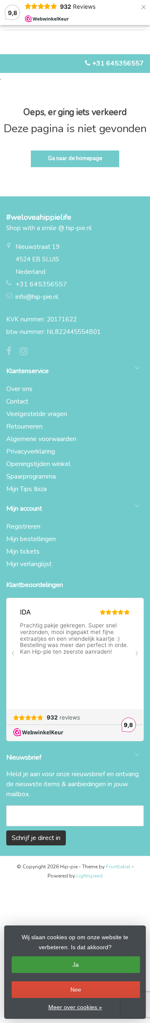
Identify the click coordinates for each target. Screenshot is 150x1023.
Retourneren (24, 426)
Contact (17, 401)
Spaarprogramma (31, 476)
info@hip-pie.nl (36, 296)
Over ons (19, 389)
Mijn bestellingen (31, 539)
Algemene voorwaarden (41, 439)
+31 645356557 (118, 63)
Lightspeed (89, 876)
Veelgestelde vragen (36, 414)
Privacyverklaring (30, 451)
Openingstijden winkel (38, 464)
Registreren (23, 526)
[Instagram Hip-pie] (27, 352)
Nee (75, 989)
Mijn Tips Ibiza (26, 489)
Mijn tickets (23, 551)
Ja (75, 964)
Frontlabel (118, 866)
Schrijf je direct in (36, 837)
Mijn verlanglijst (29, 564)
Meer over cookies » (75, 1007)
